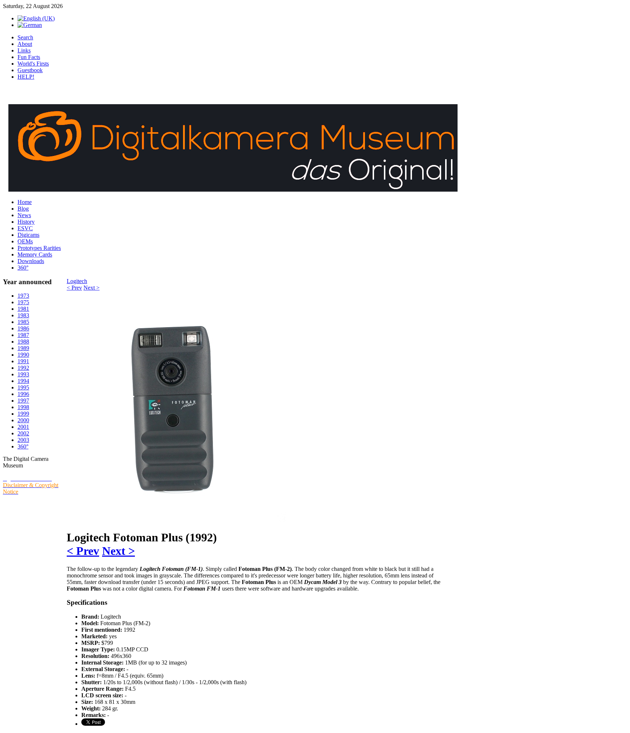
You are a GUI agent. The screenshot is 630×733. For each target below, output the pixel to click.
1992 (23, 368)
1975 (23, 302)
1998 (23, 407)
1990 (23, 355)
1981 (23, 309)
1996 (23, 394)
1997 (23, 400)
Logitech (77, 281)
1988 (23, 341)
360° (23, 446)
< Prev (74, 288)
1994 (23, 381)
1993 (23, 374)
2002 (23, 433)
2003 (23, 440)
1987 (23, 335)
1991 (23, 361)
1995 (23, 387)
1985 (23, 322)
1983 (23, 315)
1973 (23, 296)
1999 (23, 414)
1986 (23, 328)
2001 (23, 427)
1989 (23, 348)
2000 (23, 420)
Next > (91, 288)
